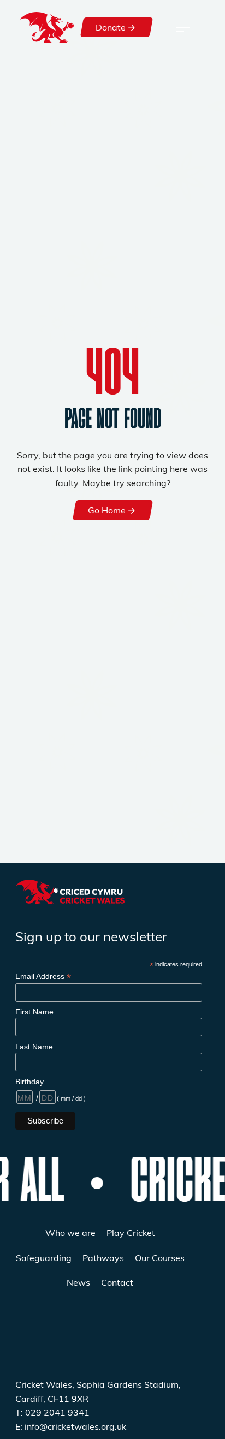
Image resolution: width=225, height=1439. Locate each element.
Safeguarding (44, 1257)
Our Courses (160, 1257)
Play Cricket (130, 1232)
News (78, 1282)
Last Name (34, 1046)
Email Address (43, 976)
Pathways (103, 1257)
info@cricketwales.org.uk (75, 1426)
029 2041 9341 (57, 1412)
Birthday (29, 1081)
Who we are (70, 1232)
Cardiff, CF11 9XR (51, 1398)
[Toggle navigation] (182, 27)
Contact (117, 1282)
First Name (34, 1011)
